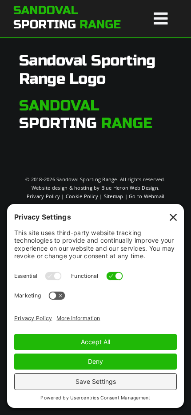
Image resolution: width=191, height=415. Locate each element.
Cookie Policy (82, 196)
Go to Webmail (146, 196)
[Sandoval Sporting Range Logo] (67, 8)
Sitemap (113, 196)
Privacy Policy (43, 196)
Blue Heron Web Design (129, 187)
